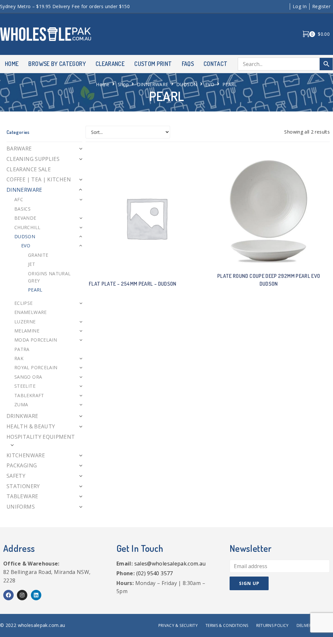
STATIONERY (23, 486)
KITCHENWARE (26, 455)
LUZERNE (25, 321)
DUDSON (186, 84)
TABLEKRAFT (29, 395)
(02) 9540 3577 (154, 573)
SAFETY (16, 475)
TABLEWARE (22, 496)
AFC (18, 199)
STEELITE (24, 386)
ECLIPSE (23, 303)
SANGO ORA (28, 377)
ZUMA (21, 404)
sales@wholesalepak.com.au (170, 563)
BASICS (22, 209)
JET (31, 264)
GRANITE (38, 255)
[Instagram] (22, 595)
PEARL (35, 290)
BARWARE (19, 148)
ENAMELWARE (30, 312)
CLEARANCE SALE (29, 169)
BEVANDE (25, 218)
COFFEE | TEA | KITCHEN (39, 179)
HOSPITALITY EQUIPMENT (41, 436)
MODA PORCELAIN (35, 340)
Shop (123, 84)
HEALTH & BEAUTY (31, 426)
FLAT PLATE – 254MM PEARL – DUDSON (133, 283)
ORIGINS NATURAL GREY (49, 277)
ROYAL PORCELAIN (35, 367)
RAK (18, 358)
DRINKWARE (22, 416)
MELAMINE (26, 331)
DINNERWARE (152, 84)
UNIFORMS (21, 506)
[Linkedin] (36, 595)
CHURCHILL (27, 227)
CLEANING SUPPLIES (33, 158)
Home (102, 84)
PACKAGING (22, 465)
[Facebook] (8, 595)
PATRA (22, 349)
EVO (209, 84)
